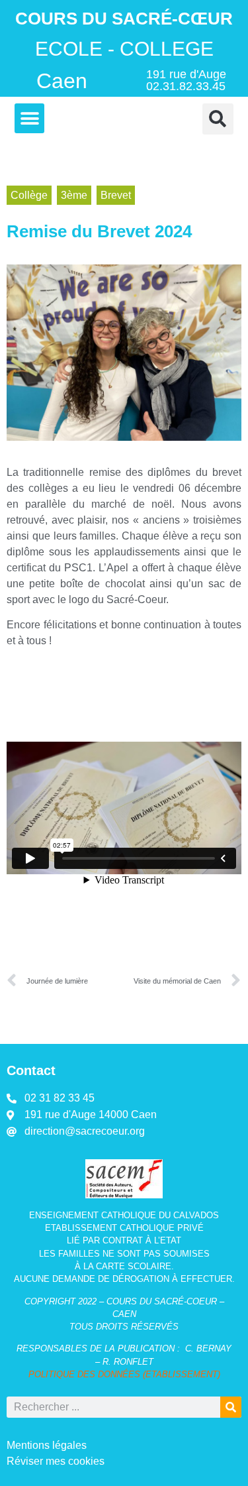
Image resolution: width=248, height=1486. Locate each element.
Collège (29, 195)
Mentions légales (47, 1445)
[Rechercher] (230, 1407)
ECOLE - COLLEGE (124, 48)
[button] (29, 118)
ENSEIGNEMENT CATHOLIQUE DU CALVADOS (124, 1215)
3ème (74, 195)
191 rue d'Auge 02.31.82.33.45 (186, 80)
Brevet (116, 195)
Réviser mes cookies (55, 1461)
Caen (61, 81)
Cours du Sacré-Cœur (124, 18)
